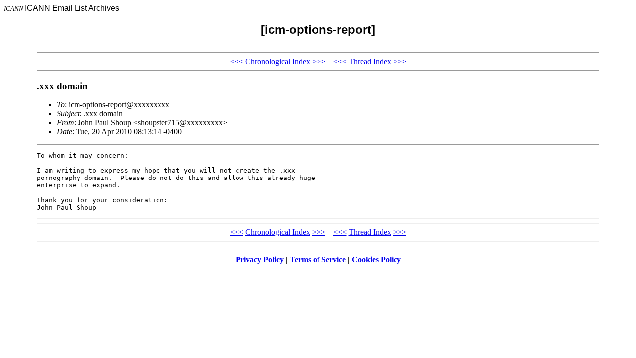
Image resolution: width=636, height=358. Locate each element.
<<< (236, 61)
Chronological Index (277, 61)
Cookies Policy (376, 259)
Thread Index (370, 61)
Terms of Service (318, 259)
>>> (318, 61)
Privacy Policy (260, 259)
